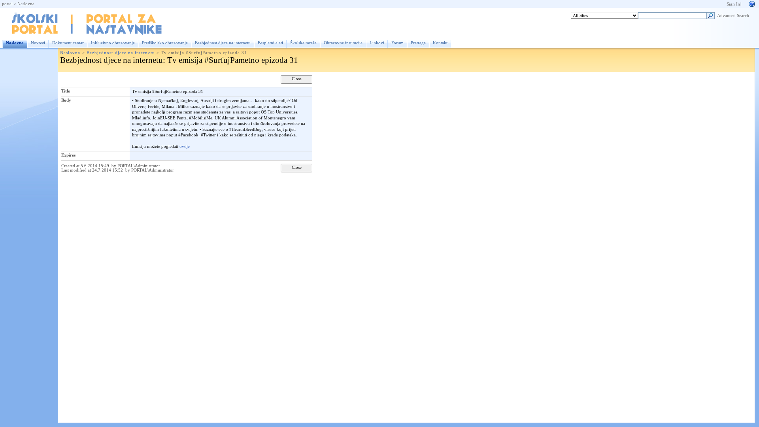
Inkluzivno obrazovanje (113, 43)
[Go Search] (710, 16)
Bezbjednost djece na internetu (223, 43)
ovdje (184, 146)
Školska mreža (303, 43)
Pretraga (418, 43)
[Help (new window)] (752, 3)
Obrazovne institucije (343, 43)
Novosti (38, 43)
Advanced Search (733, 15)
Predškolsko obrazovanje (165, 43)
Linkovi (377, 43)
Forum (397, 43)
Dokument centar (68, 43)
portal (7, 4)
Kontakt (440, 43)
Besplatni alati (270, 43)
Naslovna (25, 4)
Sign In (733, 4)
